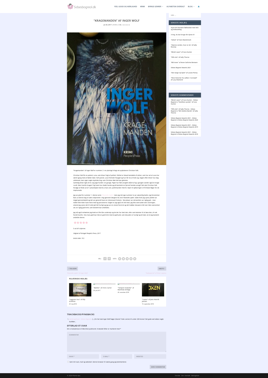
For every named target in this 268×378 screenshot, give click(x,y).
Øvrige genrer (154, 7)
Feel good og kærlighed (125, 7)
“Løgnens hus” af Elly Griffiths (77, 300)
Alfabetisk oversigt (176, 7)
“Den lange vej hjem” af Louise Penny (184, 73)
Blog (190, 7)
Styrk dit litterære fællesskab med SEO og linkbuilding (184, 28)
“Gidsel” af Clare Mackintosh (181, 40)
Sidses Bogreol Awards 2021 (181, 68)
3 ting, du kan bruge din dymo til (182, 35)
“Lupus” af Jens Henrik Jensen (150, 300)
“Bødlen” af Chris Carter (102, 288)
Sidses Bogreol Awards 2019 (188, 127)
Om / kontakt (185, 376)
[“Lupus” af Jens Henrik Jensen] (153, 289)
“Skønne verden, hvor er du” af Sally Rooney (184, 46)
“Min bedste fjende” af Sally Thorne (184, 112)
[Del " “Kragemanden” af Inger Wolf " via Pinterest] (109, 259)
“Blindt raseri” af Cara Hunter (181, 52)
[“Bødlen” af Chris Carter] (104, 284)
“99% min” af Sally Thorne (180, 57)
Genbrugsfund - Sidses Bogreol (80, 319)
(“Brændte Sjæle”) (107, 195)
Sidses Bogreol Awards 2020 (188, 120)
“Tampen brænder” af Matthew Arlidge (126, 289)
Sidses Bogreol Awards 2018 (188, 134)
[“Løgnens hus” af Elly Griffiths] (80, 289)
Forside (177, 376)
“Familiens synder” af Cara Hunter (184, 103)
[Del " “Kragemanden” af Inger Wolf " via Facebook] (105, 259)
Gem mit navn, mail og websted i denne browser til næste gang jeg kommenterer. (98, 362)
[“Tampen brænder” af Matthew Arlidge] (129, 284)
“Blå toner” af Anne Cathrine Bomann (184, 62)
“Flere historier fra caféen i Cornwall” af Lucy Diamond (184, 79)
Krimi (142, 7)
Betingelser (195, 376)
